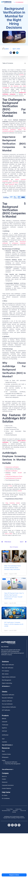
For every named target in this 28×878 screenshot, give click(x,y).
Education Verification (11, 471)
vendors (20, 490)
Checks (4, 692)
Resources (6, 748)
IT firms (10, 485)
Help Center (6, 792)
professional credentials (18, 243)
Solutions (5, 662)
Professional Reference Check (13, 476)
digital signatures (9, 184)
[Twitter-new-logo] (15, 825)
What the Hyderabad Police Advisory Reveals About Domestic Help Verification (12, 567)
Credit (20, 472)
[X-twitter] (14, 53)
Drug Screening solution (13, 503)
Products (5, 715)
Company (5, 773)
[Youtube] (9, 825)
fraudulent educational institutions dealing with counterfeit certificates (14, 129)
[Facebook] (11, 53)
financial (21, 74)
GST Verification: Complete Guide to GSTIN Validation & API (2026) (13, 624)
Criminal (7, 474)
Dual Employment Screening (13, 478)
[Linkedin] (17, 53)
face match (15, 182)
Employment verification (12, 467)
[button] (25, 63)
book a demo (8, 533)
